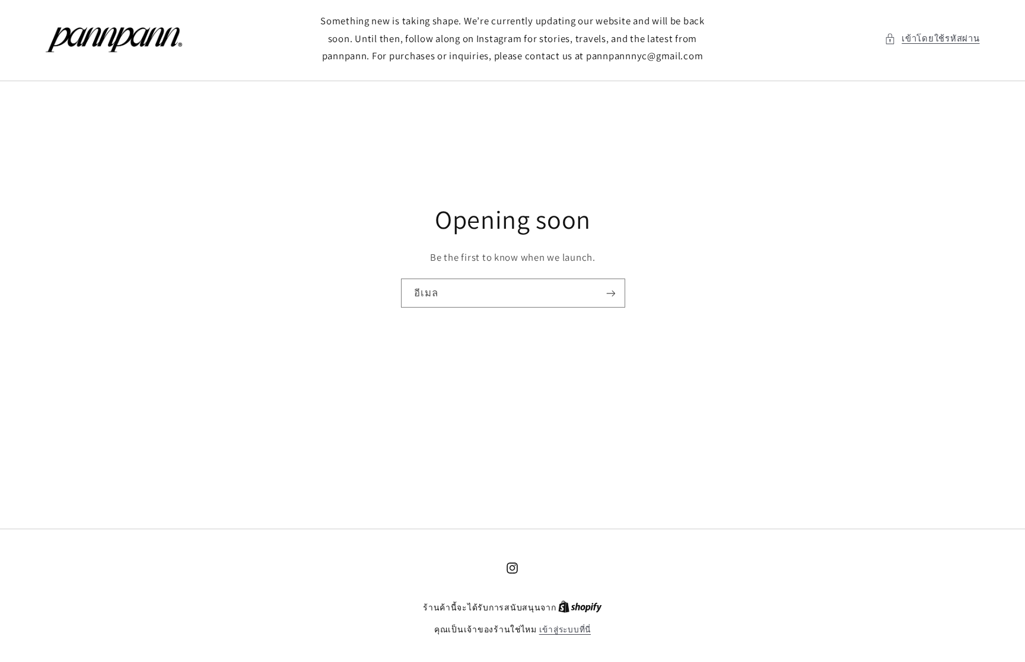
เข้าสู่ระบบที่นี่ (565, 629)
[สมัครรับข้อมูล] (610, 293)
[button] (932, 38)
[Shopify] (580, 607)
